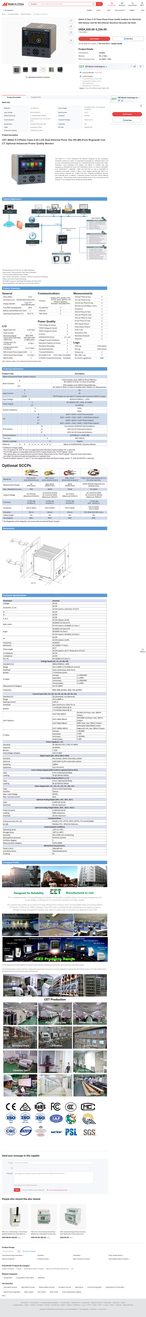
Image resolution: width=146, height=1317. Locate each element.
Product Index (107, 1302)
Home (3, 14)
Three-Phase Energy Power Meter (12, 1255)
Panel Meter (76, 1255)
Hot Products (24, 1302)
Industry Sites (85, 1302)
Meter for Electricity (26, 14)
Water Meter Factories (28, 1287)
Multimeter (41, 1278)
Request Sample (116, 43)
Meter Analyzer (29, 1292)
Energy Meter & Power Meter (25, 1278)
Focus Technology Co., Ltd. (60, 1309)
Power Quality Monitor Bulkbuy (71, 1292)
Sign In (81, 88)
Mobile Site (116, 1302)
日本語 (95, 1305)
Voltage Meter (8, 1278)
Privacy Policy (102, 1309)
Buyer (98, 10)
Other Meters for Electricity (40, 14)
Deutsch (69, 1305)
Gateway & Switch (43, 1259)
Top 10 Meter (42, 1292)
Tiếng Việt (118, 1305)
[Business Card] (141, 106)
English (27, 1305)
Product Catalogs (30, 1251)
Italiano (63, 1305)
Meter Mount (79, 1287)
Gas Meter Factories (65, 1287)
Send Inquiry (94, 39)
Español (33, 1305)
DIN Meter (41, 1255)
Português (40, 1305)
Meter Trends (54, 1292)
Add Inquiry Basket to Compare (39, 77)
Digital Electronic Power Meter (115, 1287)
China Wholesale (64, 1302)
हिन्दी (100, 1305)
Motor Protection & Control (81, 1259)
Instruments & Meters (13, 14)
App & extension (120, 10)
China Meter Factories (10, 1287)
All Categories (9, 10)
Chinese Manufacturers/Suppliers (49, 1302)
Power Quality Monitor (115, 1255)
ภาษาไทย (105, 1305)
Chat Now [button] (129, 39)
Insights (123, 1302)
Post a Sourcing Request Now (57, 1190)
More (3, 1296)
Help (108, 10)
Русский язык (55, 1305)
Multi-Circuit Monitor (8, 1259)
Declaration (93, 1309)
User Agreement (84, 1309)
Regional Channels (96, 1302)
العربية (83, 1305)
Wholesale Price (76, 1302)
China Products (34, 1302)
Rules (142, 10)
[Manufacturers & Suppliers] (13, 4)
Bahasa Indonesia (128, 1305)
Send (17, 1190)
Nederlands (77, 1305)
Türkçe (112, 1305)
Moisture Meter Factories (46, 1287)
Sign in (142, 5)
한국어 (89, 1305)
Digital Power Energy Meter (12, 1292)
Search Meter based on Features (118, 1259)
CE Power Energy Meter (94, 1287)
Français (47, 1305)
